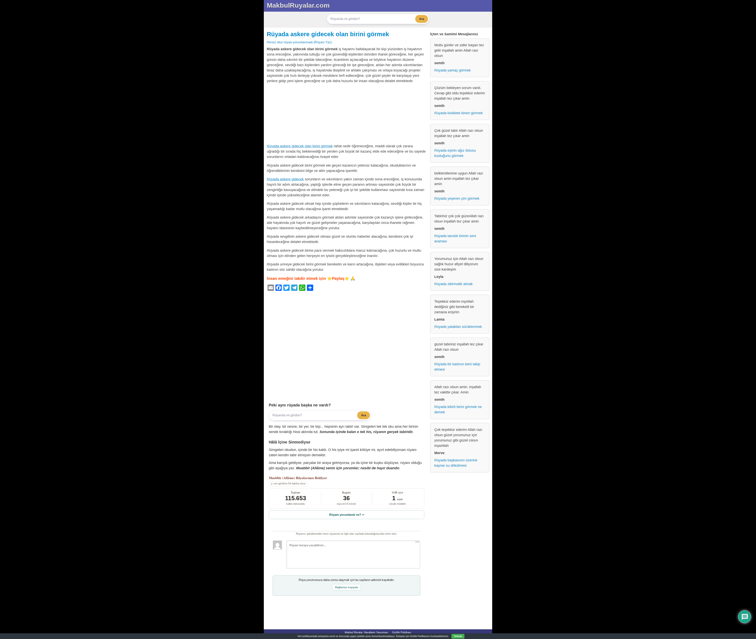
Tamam (458, 636)
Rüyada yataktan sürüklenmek (458, 327)
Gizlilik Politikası (401, 632)
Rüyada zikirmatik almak (453, 284)
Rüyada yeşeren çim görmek (456, 198)
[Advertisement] (346, 114)
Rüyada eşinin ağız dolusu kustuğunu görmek (455, 153)
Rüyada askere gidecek (285, 179)
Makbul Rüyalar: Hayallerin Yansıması (366, 632)
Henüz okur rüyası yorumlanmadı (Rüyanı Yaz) (299, 42)
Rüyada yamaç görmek (452, 70)
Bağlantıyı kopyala (346, 587)
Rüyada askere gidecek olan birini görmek (328, 34)
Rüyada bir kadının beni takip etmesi (457, 366)
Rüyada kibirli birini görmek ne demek (458, 409)
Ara (421, 18)
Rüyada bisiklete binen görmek (458, 113)
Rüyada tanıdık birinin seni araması (455, 238)
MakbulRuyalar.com (298, 5)
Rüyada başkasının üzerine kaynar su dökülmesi (455, 462)
